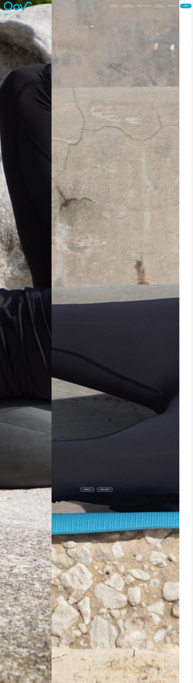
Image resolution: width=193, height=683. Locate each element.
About (87, 489)
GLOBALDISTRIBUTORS (127, 6)
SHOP (185, 6)
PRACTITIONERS (144, 6)
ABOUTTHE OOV (114, 6)
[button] (94, 647)
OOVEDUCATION (159, 6)
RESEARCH (172, 6)
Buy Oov (105, 489)
